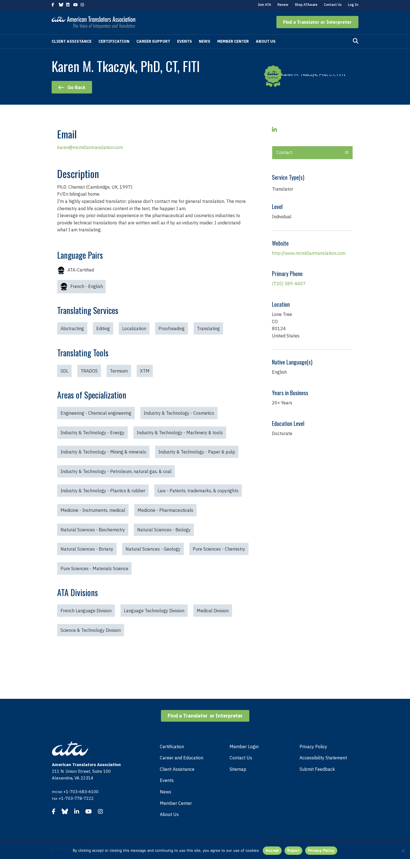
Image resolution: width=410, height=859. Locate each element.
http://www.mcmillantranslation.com (309, 253)
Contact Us (333, 5)
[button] (317, 22)
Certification (113, 41)
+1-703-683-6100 (80, 791)
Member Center (233, 41)
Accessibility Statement (323, 757)
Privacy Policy (313, 746)
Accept (272, 850)
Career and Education (181, 757)
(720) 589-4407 (289, 283)
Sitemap (238, 769)
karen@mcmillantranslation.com (90, 147)
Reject (293, 850)
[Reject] (403, 850)
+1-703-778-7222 (76, 798)
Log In (353, 5)
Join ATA (264, 5)
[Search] (355, 41)
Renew (283, 5)
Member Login (244, 746)
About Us (266, 41)
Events (184, 41)
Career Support (153, 41)
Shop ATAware (306, 5)
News (204, 41)
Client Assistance (71, 41)
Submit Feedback (317, 769)
